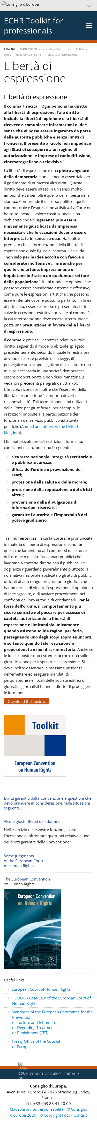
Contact (80, 1115)
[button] (48, 5)
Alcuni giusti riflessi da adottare (31, 821)
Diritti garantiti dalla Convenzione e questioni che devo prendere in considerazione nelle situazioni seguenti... (47, 803)
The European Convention (27, 879)
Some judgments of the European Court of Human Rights (23, 860)
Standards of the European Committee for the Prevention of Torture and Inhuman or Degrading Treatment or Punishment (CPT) (52, 1022)
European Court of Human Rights (41, 989)
